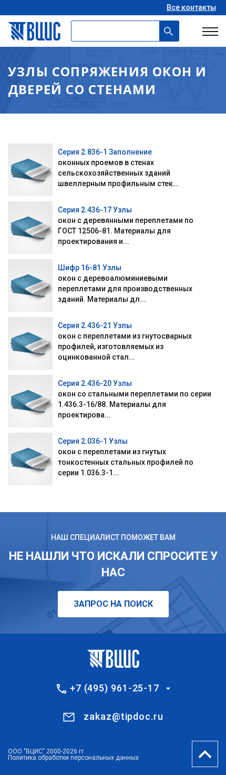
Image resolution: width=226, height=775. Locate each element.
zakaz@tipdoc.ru (123, 716)
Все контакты (191, 7)
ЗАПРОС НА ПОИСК (113, 604)
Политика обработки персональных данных (73, 757)
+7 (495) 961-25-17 (114, 688)
